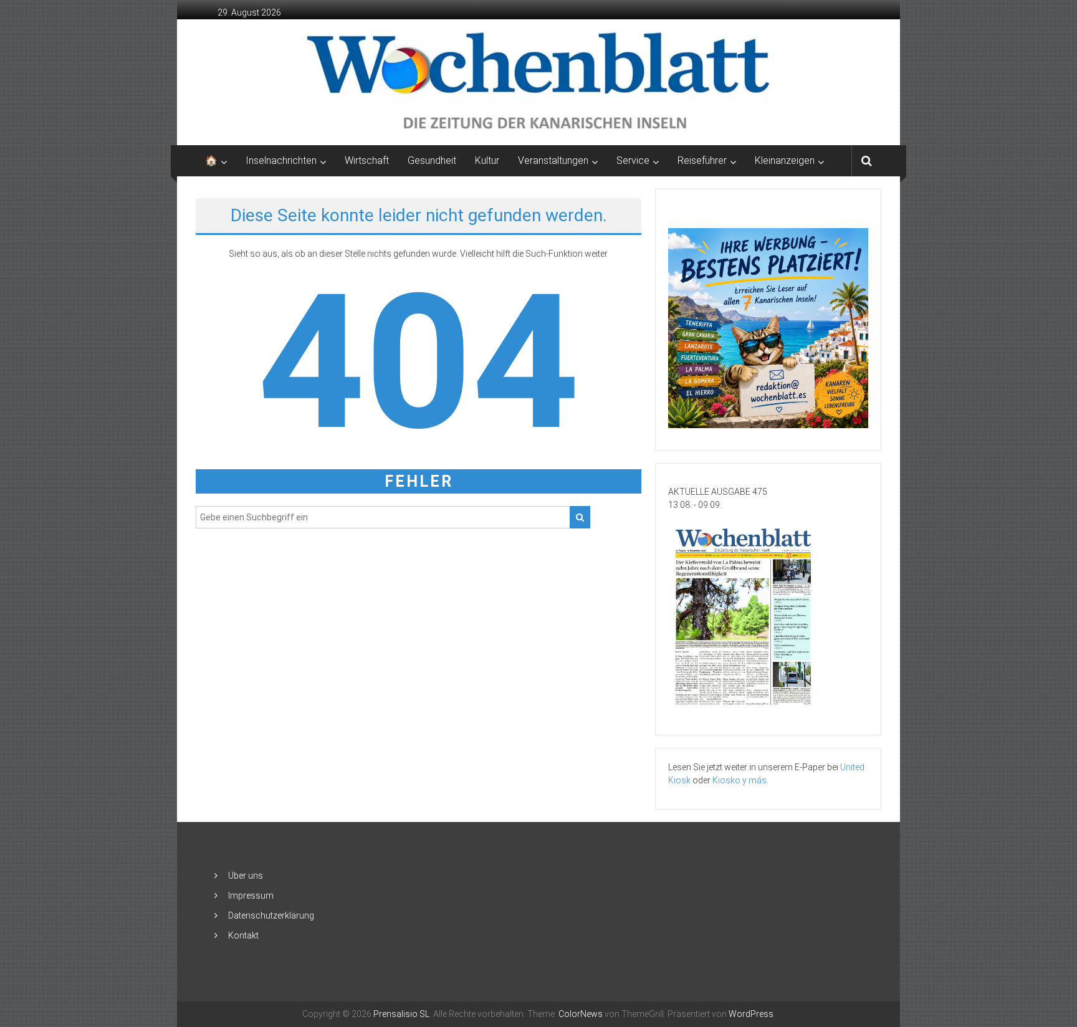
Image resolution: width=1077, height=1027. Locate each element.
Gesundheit (432, 160)
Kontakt (243, 935)
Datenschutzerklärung (271, 915)
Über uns (245, 876)
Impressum (251, 895)
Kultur (487, 160)
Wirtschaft (367, 160)
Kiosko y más (739, 780)
